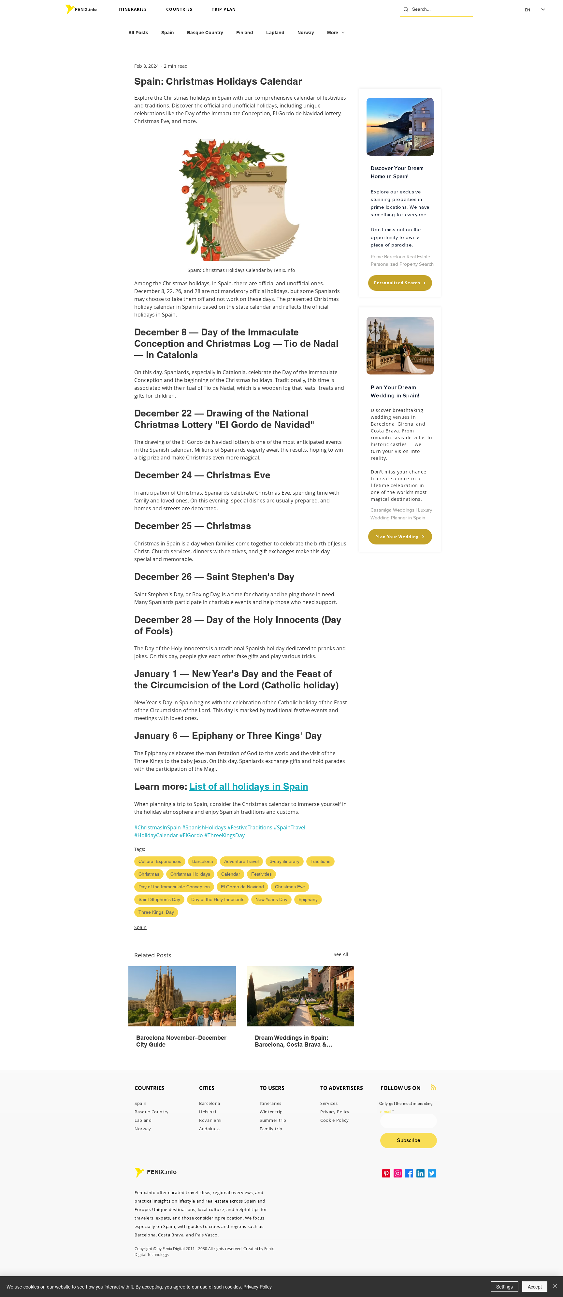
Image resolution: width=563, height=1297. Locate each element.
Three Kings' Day (156, 912)
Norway (305, 32)
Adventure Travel (241, 861)
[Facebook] (409, 1173)
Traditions (320, 861)
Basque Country (205, 32)
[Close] (555, 1286)
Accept (535, 1286)
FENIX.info (86, 9)
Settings (504, 1286)
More (332, 32)
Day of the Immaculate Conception (174, 886)
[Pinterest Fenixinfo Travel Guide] (386, 1173)
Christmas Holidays (190, 874)
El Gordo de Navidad (242, 886)
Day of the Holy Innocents (217, 899)
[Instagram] (398, 1173)
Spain (167, 32)
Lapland (275, 32)
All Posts (138, 32)
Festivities (261, 874)
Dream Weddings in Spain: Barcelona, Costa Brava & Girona (291, 1041)
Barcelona (202, 861)
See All (341, 954)
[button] (140, 9)
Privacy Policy (257, 1286)
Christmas (148, 874)
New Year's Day (271, 899)
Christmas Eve (290, 886)
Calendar (230, 874)
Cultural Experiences (159, 861)
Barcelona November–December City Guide (181, 1041)
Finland (244, 32)
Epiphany (308, 899)
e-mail (385, 1112)
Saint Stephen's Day (159, 899)
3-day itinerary (284, 861)
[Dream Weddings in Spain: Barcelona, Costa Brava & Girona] (300, 996)
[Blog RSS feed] (433, 1087)
